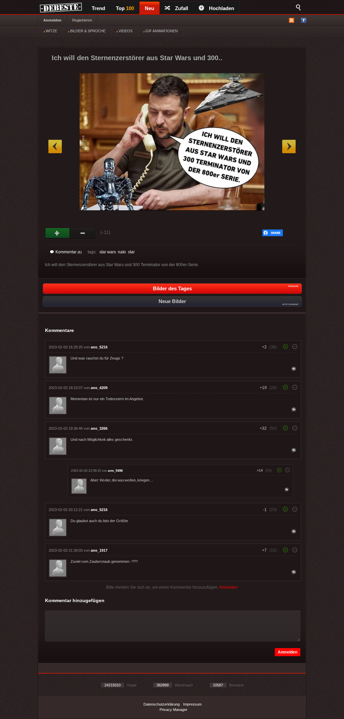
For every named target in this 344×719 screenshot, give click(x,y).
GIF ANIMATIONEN (161, 31)
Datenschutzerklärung (161, 704)
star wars (107, 252)
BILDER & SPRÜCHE (87, 31)
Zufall (181, 8)
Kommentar (68, 252)
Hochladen (221, 8)
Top (125, 8)
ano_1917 (99, 550)
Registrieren (82, 20)
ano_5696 (115, 470)
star (131, 252)
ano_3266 (99, 428)
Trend (98, 8)
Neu (149, 8)
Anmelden (52, 20)
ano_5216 (99, 347)
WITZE (51, 31)
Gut (57, 233)
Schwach (82, 233)
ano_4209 (99, 388)
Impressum (192, 704)
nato (122, 252)
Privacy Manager (173, 710)
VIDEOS (125, 31)
